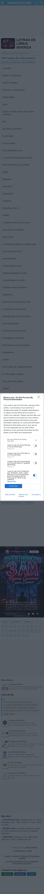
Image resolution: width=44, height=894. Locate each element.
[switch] (35, 446)
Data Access (23, 494)
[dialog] (22, 447)
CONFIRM (13, 486)
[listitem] (22, 440)
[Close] (39, 398)
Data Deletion (10, 494)
